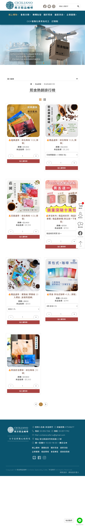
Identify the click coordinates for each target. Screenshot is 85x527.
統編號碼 (60, 427)
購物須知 (80, 227)
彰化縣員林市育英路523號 (51, 439)
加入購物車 (23, 161)
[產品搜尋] (78, 6)
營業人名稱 (39, 427)
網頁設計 (63, 472)
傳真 (56, 431)
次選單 (11, 79)
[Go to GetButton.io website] (79, 524)
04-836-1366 (45, 431)
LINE (49, 6)
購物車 (81, 205)
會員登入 (80, 217)
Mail (37, 435)
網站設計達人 (74, 472)
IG (54, 6)
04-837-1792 (64, 431)
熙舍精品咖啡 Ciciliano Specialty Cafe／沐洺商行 (20, 5)
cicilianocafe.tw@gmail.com (52, 435)
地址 (37, 439)
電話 (37, 431)
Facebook (45, 6)
